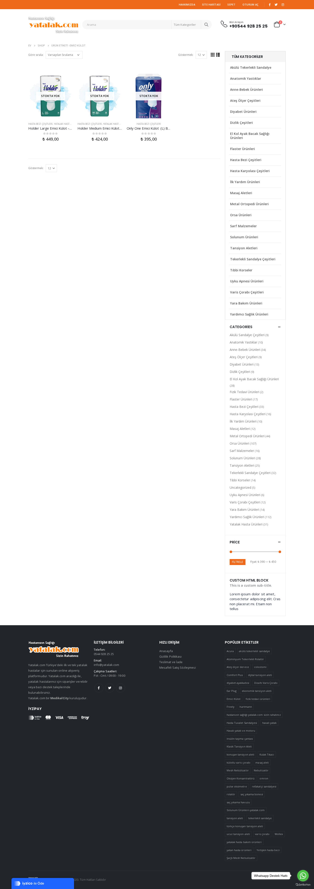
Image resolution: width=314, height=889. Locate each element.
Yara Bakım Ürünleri (246, 303)
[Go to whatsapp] (303, 875)
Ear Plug (232, 691)
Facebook (98, 688)
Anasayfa (166, 651)
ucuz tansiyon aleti (238, 834)
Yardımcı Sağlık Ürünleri (249, 314)
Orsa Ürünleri (240, 215)
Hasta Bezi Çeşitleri (40, 123)
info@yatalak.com (106, 665)
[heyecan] (276, 5)
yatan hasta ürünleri (239, 850)
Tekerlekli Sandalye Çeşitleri (252, 259)
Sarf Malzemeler (243, 226)
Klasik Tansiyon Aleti (239, 746)
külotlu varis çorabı (238, 762)
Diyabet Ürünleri (243, 111)
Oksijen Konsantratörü (240, 778)
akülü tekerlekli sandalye (254, 651)
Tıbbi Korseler (241, 270)
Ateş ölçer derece (238, 667)
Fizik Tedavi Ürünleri (244, 392)
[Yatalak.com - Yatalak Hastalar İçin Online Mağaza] (53, 24)
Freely (230, 706)
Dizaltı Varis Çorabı (265, 683)
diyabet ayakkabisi (238, 683)
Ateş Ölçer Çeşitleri (245, 100)
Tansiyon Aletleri (243, 248)
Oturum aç (250, 4)
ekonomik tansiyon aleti (257, 691)
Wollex (279, 834)
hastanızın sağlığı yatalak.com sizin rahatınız (254, 714)
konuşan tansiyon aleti (240, 754)
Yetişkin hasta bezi (268, 850)
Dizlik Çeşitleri (241, 122)
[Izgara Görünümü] (213, 54)
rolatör (231, 794)
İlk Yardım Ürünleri (245, 182)
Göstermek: (185, 55)
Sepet (231, 4)
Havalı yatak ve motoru (241, 730)
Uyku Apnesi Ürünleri (246, 281)
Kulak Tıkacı (267, 754)
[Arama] (206, 24)
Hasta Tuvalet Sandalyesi (242, 722)
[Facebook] (270, 5)
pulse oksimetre (237, 786)
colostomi (260, 667)
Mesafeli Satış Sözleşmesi (177, 667)
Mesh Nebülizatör (238, 770)
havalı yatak (269, 722)
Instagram (120, 688)
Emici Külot (234, 699)
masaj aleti (262, 762)
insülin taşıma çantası (240, 738)
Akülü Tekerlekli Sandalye (250, 67)
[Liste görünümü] (218, 54)
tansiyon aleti (235, 818)
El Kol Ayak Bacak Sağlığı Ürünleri (249, 135)
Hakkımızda (187, 4)
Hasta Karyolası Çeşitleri (250, 171)
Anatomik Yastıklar (245, 78)
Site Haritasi (211, 4)
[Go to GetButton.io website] (303, 884)
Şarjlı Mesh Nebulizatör (241, 858)
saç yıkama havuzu (238, 802)
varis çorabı (262, 834)
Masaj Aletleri (241, 193)
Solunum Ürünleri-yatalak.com (246, 810)
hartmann (246, 706)
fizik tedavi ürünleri (258, 699)
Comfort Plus (235, 675)
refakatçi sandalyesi (264, 786)
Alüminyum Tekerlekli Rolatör (245, 659)
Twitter (109, 688)
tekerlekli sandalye (260, 818)
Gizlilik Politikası (170, 656)
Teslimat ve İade (171, 662)
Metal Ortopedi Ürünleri (249, 204)
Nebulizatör (261, 770)
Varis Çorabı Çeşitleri (247, 292)
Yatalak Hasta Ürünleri (68, 123)
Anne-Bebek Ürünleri (246, 89)
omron (264, 778)
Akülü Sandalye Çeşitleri (247, 335)
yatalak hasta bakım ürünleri (244, 842)
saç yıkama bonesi (251, 794)
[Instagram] (283, 5)
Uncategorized (240, 487)
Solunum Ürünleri (244, 237)
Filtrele (237, 562)
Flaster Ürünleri (242, 149)
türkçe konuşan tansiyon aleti (245, 826)
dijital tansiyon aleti (260, 675)
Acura (230, 651)
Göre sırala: (35, 55)
